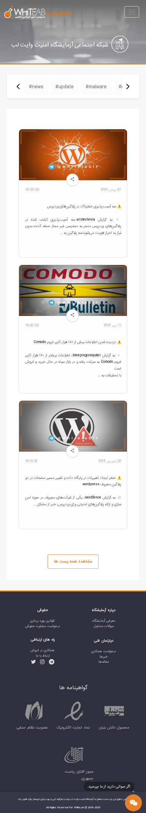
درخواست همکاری (103, 651)
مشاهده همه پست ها (73, 561)
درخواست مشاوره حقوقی (42, 626)
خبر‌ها (103, 656)
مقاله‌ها (103, 661)
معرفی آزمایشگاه (103, 620)
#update (64, 86)
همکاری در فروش (42, 650)
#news (36, 86)
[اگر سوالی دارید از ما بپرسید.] (133, 802)
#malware (96, 86)
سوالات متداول (104, 626)
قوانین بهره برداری (42, 620)
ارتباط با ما (43, 655)
